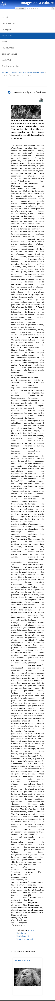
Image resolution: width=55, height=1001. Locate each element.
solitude (22, 933)
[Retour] (10, 92)
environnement (26, 939)
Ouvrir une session (10, 66)
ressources (16, 72)
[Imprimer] (41, 101)
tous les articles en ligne (33, 72)
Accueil (5, 72)
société (31, 930)
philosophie (24, 936)
